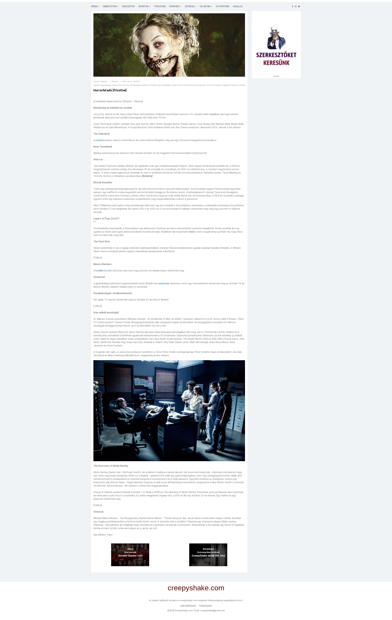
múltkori (100, 140)
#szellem (217, 85)
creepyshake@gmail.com (212, 610)
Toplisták (160, 6)
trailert (192, 231)
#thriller (152, 85)
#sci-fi (210, 85)
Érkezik (115, 81)
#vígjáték (226, 85)
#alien (174, 85)
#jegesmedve (106, 85)
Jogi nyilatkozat (188, 605)
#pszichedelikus (164, 85)
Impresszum (205, 605)
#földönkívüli (135, 85)
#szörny (125, 85)
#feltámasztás (191, 85)
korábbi (99, 270)
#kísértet (234, 85)
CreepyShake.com (184, 610)
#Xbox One (117, 85)
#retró (180, 85)
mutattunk (163, 283)
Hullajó (237, 6)
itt (204, 153)
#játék (96, 85)
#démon (145, 85)
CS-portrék (222, 6)
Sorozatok (128, 6)
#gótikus (202, 85)
